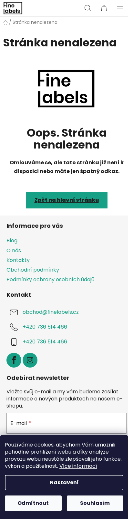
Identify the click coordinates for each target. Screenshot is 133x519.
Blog (11, 240)
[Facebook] (13, 360)
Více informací (78, 466)
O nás (13, 250)
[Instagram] (30, 360)
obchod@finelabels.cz (51, 312)
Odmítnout (33, 503)
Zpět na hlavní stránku (67, 200)
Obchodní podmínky (32, 270)
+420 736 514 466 (45, 327)
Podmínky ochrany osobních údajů (50, 279)
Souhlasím (95, 503)
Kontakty (18, 260)
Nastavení (64, 482)
